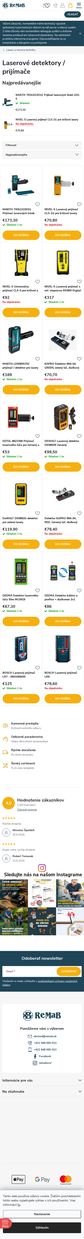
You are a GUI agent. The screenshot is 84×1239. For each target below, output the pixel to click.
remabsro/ (45, 1063)
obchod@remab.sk (45, 1036)
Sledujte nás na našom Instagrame (43, 874)
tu (19, 1205)
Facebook (45, 1056)
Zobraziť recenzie (27, 810)
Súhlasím (42, 1228)
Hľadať (72, 14)
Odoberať (69, 971)
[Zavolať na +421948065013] (55, 5)
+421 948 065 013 (45, 1043)
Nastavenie (42, 1214)
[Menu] (79, 5)
